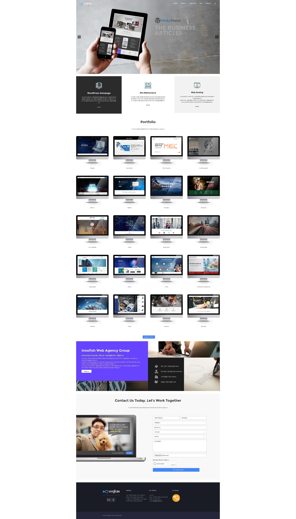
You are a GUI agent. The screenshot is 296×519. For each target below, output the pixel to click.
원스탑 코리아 (166, 247)
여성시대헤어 (129, 168)
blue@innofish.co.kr (157, 501)
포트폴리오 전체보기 (149, 337)
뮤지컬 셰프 (203, 207)
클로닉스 (92, 207)
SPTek (166, 286)
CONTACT (208, 3)
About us (86, 371)
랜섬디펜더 (203, 326)
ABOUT (176, 3)
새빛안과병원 (92, 286)
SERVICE (183, 3)
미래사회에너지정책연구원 (203, 286)
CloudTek (92, 326)
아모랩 (129, 247)
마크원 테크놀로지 (203, 168)
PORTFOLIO (193, 3)
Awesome (166, 326)
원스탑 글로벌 (203, 247)
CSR (201, 3)
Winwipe (92, 168)
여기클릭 (129, 453)
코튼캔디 (129, 207)
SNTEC (129, 286)
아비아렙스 (166, 207)
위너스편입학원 (92, 247)
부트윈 (129, 326)
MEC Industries (166, 168)
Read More (80, 172)
